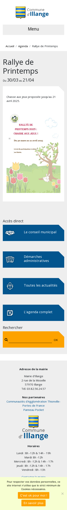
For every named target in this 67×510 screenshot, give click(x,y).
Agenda (23, 46)
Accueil (10, 46)
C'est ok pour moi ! (33, 495)
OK (56, 340)
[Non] (62, 493)
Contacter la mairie (34, 477)
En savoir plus (33, 503)
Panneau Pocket (33, 410)
